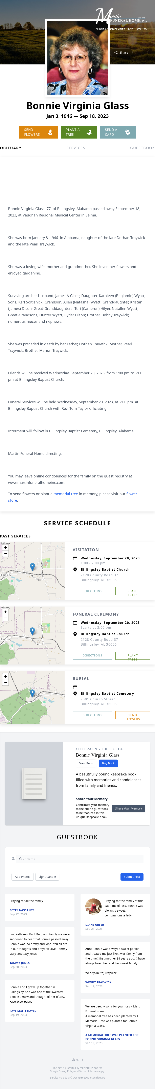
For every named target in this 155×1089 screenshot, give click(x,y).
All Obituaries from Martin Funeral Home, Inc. (121, 29)
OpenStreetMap (82, 1077)
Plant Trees (133, 592)
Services (75, 147)
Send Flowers (133, 716)
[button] (32, 567)
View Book (86, 763)
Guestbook (142, 147)
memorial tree (65, 493)
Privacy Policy (66, 1071)
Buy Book (108, 763)
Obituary (10, 147)
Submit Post (132, 877)
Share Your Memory (128, 808)
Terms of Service (88, 1071)
